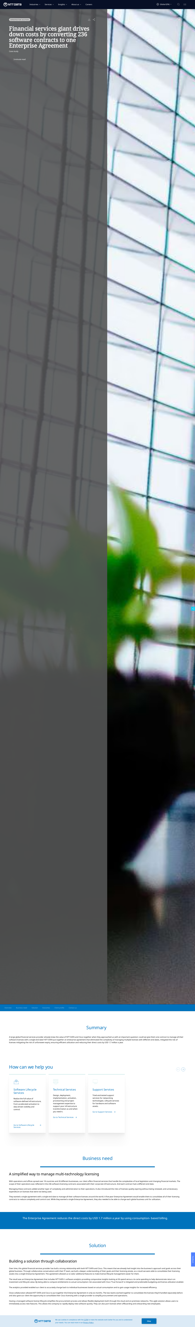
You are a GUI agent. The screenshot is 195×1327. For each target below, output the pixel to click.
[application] (97, 1321)
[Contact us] (185, 4)
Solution (35, 1008)
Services (48, 4)
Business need (21, 1008)
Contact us (73, 1008)
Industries (34, 4)
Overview (8, 1008)
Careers (89, 4)
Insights (61, 4)
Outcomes (46, 1008)
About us (75, 4)
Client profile (59, 1008)
